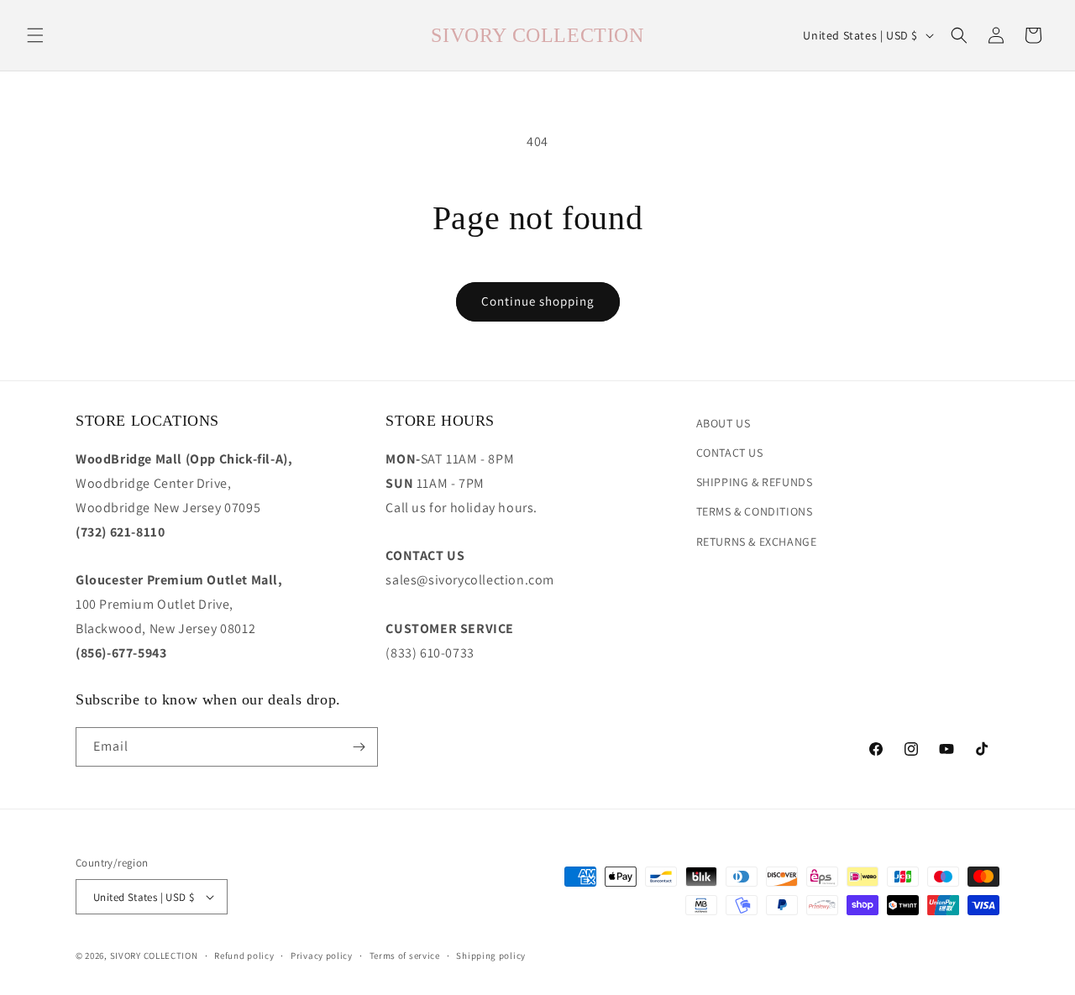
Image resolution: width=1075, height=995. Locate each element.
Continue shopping (538, 301)
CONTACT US (729, 452)
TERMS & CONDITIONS (754, 511)
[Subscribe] (358, 747)
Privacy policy (322, 955)
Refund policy (244, 955)
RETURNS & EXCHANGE (756, 541)
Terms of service (405, 955)
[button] (35, 35)
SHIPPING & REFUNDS (754, 482)
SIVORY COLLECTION (154, 955)
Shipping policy (491, 955)
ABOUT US (723, 423)
